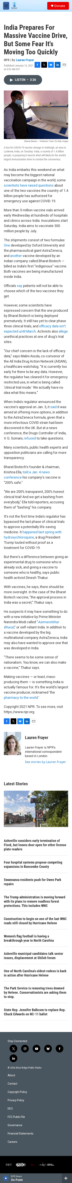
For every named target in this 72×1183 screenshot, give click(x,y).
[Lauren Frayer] (12, 743)
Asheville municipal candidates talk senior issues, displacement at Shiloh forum (33, 956)
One (7, 245)
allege (63, 331)
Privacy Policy (16, 1100)
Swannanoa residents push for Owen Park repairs (32, 882)
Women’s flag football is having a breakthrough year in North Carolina (29, 938)
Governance (15, 1125)
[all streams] (67, 1178)
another (16, 256)
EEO (10, 1108)
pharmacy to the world (21, 698)
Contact (12, 1083)
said (53, 407)
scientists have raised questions (29, 185)
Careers (12, 1141)
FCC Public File (16, 1117)
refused (30, 438)
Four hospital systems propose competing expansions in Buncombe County (33, 864)
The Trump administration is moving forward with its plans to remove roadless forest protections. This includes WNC (34, 901)
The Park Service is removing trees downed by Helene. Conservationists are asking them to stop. (35, 992)
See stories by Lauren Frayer (45, 762)
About (11, 1075)
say (19, 286)
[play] (5, 1178)
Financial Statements (20, 1133)
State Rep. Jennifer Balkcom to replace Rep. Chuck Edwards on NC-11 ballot (35, 1012)
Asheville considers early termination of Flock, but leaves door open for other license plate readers (35, 845)
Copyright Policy (17, 1092)
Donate (59, 6)
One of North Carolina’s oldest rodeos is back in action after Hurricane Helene (35, 973)
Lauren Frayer (25, 60)
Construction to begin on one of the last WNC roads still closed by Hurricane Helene (35, 921)
